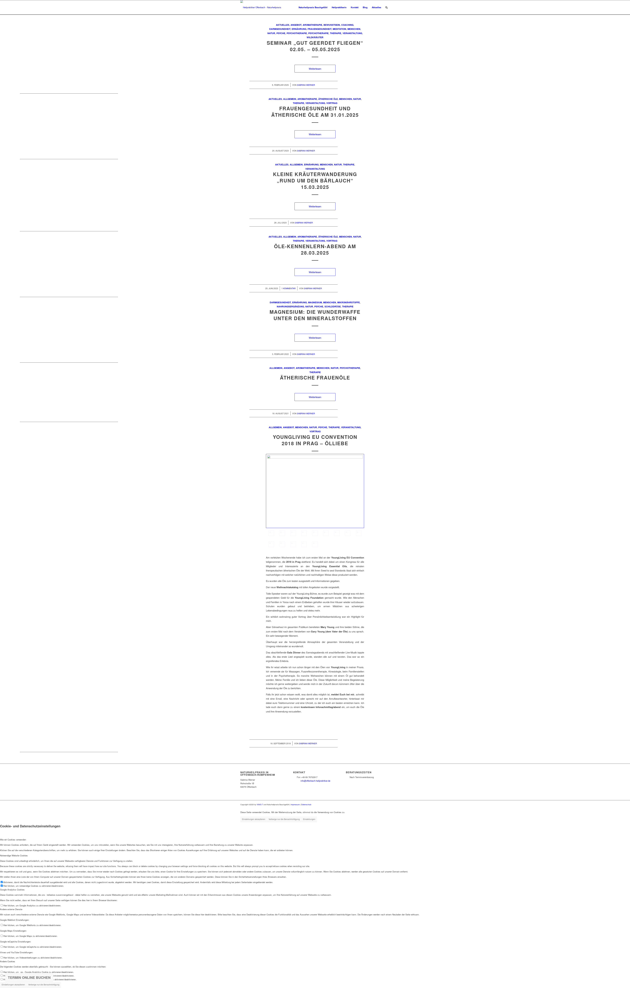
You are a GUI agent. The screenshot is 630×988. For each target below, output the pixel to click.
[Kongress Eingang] (315, 491)
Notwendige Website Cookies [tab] (14, 855)
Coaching (347, 24)
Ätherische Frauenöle (315, 377)
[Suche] (386, 7)
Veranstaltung (352, 33)
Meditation (339, 28)
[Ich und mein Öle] (315, 544)
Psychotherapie (297, 33)
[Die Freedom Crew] (282, 533)
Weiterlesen (315, 68)
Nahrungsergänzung (290, 306)
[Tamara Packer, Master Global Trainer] (358, 533)
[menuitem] (313, 7)
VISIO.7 (260, 804)
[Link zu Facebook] (382, 804)
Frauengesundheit (319, 28)
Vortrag (331, 103)
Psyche (280, 33)
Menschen (353, 28)
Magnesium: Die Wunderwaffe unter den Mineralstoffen (315, 315)
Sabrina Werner (306, 84)
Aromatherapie (312, 24)
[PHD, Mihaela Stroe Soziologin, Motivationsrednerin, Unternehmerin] (304, 533)
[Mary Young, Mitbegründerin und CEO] (293, 533)
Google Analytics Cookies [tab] (12, 889)
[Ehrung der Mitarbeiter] (347, 533)
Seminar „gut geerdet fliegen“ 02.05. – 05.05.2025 (315, 46)
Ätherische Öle (328, 98)
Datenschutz (306, 804)
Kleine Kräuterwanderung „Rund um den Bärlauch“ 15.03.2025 (315, 180)
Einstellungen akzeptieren (253, 819)
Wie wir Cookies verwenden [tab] (13, 839)
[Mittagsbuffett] (293, 544)
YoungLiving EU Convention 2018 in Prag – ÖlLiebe (315, 440)
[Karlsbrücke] (336, 533)
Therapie (335, 33)
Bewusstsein (332, 24)
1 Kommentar (289, 288)
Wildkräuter (315, 37)
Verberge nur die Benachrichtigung (284, 819)
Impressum (295, 804)
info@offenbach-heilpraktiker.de (315, 780)
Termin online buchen (29, 977)
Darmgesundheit (279, 28)
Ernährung (299, 28)
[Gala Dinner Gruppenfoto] (271, 544)
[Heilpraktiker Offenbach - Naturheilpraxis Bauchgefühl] (262, 7)
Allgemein (289, 98)
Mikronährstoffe (348, 302)
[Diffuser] (282, 544)
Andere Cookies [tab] (7, 961)
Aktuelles (282, 24)
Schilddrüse (333, 306)
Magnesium (315, 302)
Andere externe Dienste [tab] (11, 909)
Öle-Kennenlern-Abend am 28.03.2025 (315, 249)
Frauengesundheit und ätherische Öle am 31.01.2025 (315, 111)
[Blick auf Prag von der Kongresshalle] (325, 533)
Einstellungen (309, 819)
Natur (271, 33)
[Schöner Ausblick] (315, 533)
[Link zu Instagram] (387, 804)
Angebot (296, 24)
